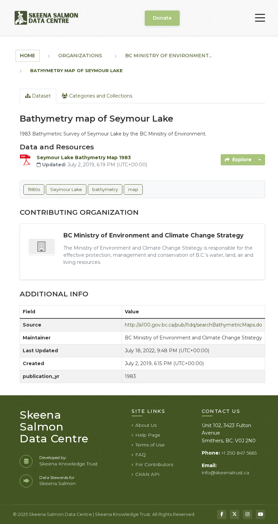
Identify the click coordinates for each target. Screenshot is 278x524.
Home (27, 56)
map (133, 189)
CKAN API (147, 474)
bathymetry (105, 189)
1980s (34, 189)
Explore (242, 159)
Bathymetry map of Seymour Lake (76, 70)
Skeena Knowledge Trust (68, 463)
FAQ (140, 454)
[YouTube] (260, 514)
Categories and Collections (100, 96)
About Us (146, 425)
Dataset (41, 96)
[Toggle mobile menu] (260, 18)
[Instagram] (247, 514)
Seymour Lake (66, 189)
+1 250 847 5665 (239, 453)
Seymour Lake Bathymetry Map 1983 (84, 157)
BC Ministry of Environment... (168, 56)
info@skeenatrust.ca (225, 472)
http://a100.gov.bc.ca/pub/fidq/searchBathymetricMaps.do (193, 325)
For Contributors (154, 464)
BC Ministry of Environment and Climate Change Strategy (153, 235)
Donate (162, 18)
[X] (234, 514)
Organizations (80, 56)
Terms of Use (150, 444)
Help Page (147, 435)
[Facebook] (221, 514)
